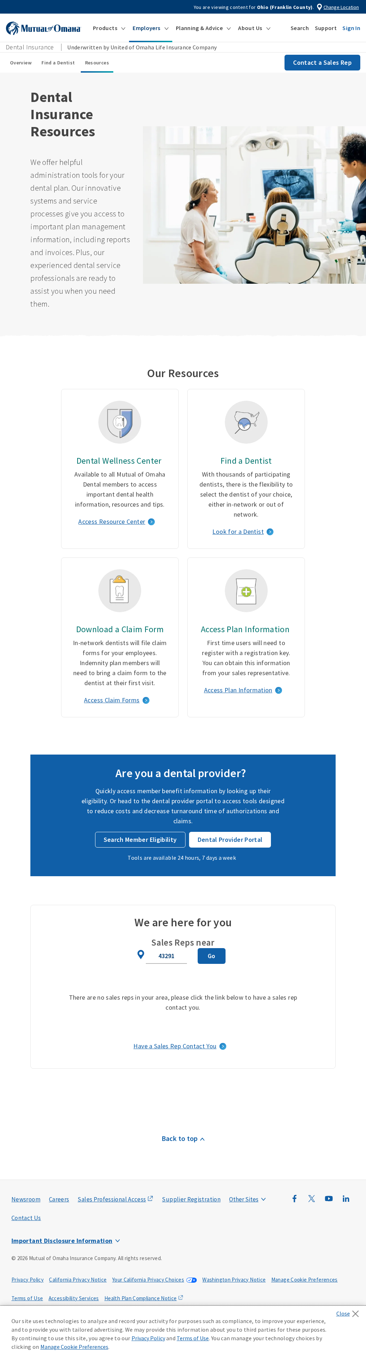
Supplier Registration (191, 1199)
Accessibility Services (74, 1298)
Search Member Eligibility (140, 839)
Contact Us (26, 1218)
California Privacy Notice (78, 1279)
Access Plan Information (238, 690)
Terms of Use (27, 1298)
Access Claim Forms (111, 700)
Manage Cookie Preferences (304, 1279)
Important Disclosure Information (62, 1240)
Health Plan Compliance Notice (140, 1298)
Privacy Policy (27, 1279)
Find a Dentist (58, 62)
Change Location (341, 7)
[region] (183, 1333)
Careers (59, 1199)
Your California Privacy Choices (148, 1279)
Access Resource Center (111, 521)
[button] (109, 28)
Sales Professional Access (112, 1199)
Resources (97, 62)
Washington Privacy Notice (234, 1279)
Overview (20, 62)
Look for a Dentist (237, 531)
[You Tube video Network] (329, 1202)
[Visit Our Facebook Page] (294, 1202)
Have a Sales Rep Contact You (174, 1046)
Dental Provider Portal (230, 839)
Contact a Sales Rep (322, 62)
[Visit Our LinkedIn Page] (346, 1202)
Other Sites (243, 1199)
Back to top (180, 1138)
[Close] (349, 1311)
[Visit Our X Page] (311, 1202)
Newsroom (25, 1199)
